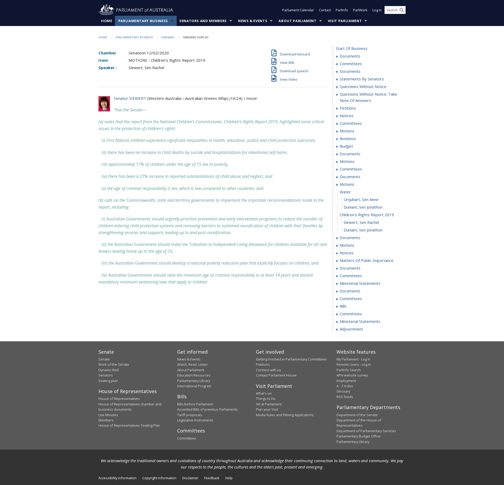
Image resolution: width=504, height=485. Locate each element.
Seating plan (108, 380)
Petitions (263, 364)
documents (350, 56)
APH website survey (352, 375)
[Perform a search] (402, 10)
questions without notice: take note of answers (368, 97)
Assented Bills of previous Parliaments (207, 409)
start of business (352, 48)
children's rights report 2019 (367, 214)
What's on (264, 393)
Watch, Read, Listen (192, 364)
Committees (186, 438)
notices (347, 115)
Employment (346, 380)
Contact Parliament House (276, 375)
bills (343, 306)
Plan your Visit (267, 409)
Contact (325, 10)
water (345, 191)
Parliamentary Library (193, 380)
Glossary (343, 391)
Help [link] (229, 478)
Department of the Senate (357, 414)
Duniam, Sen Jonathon (363, 207)
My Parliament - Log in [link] (353, 359)
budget (346, 146)
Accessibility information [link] (117, 478)
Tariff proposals (189, 414)
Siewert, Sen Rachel (361, 222)
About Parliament (297, 20)
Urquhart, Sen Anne (361, 199)
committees (351, 63)
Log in (377, 10)
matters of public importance (366, 260)
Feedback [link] (211, 478)
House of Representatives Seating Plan (129, 425)
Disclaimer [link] (190, 478)
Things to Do (266, 398)
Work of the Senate (113, 364)
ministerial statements (360, 283)
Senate (104, 359)
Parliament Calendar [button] (298, 10)
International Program (194, 386)
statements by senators (362, 78)
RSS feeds (345, 396)
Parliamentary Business (143, 20)
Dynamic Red (108, 370)
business (348, 138)
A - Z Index (345, 386)
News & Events (252, 20)
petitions (348, 108)
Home (106, 20)
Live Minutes (108, 414)
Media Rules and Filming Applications (285, 414)
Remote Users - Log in (354, 364)
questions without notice (363, 86)
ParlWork (360, 10)
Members (106, 420)
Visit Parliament (345, 20)
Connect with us (268, 370)
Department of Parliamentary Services (366, 431)
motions (347, 130)
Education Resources (194, 375)
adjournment (351, 329)
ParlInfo (342, 10)
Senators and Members (203, 20)
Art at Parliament (269, 404)
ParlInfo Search (349, 370)
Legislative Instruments (195, 420)
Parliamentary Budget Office (358, 436)
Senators (105, 375)
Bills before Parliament (195, 404)
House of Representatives (119, 398)
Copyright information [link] (159, 478)
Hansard (168, 37)
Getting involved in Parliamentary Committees (291, 359)
